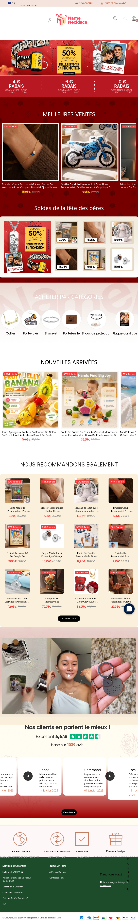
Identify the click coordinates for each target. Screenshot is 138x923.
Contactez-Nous (56, 877)
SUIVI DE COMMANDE (13, 871)
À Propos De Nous (57, 871)
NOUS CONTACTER (84, 3)
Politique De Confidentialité (15, 898)
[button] (28, 776)
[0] (134, 18)
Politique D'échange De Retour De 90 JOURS (17, 879)
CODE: (24, 91)
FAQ (4, 904)
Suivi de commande (115, 3)
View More (69, 812)
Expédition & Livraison (13, 886)
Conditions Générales (13, 892)
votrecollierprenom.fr (30, 918)
